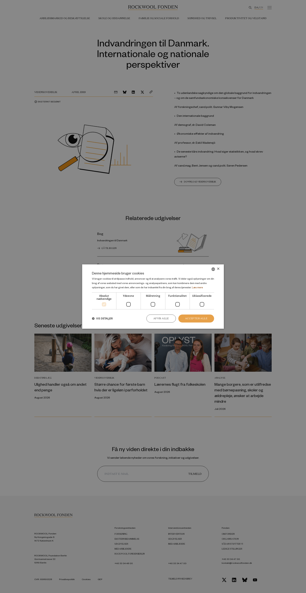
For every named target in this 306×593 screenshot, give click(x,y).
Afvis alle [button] (161, 318)
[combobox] (213, 269)
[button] (102, 319)
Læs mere (197, 287)
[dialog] (153, 296)
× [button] (218, 269)
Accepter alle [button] (196, 318)
